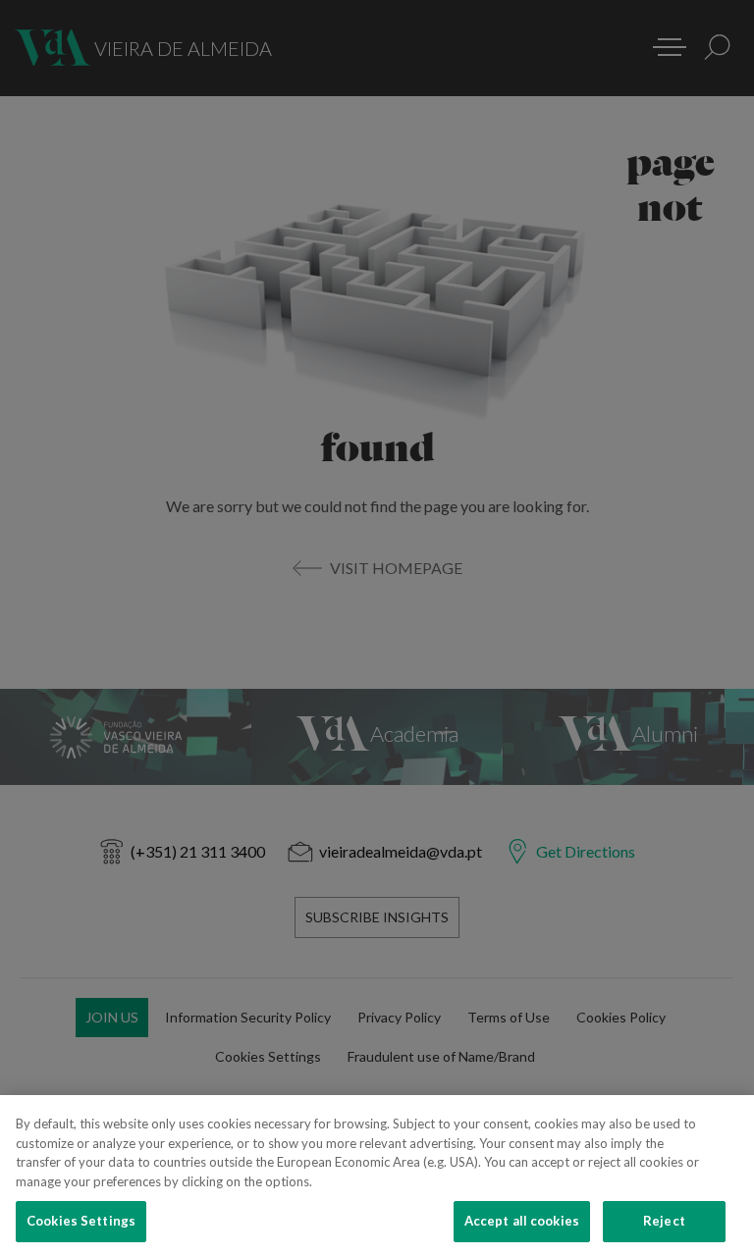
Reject (664, 1221)
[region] (377, 1175)
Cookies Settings (81, 1221)
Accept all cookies (521, 1221)
